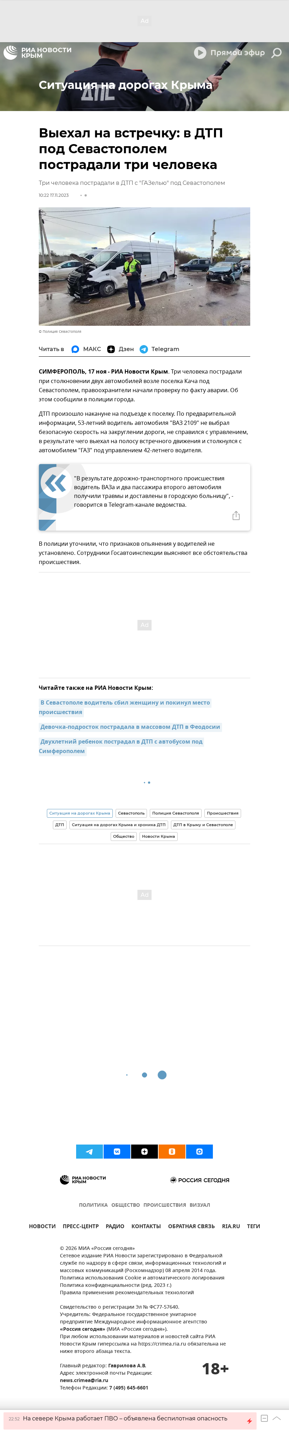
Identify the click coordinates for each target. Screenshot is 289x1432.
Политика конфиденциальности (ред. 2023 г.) (115, 1286)
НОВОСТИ (42, 1227)
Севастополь (131, 813)
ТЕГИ (253, 1227)
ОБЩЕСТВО (125, 1205)
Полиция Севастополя (175, 813)
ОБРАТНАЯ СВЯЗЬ (191, 1227)
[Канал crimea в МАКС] (199, 1152)
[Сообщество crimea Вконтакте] (117, 1152)
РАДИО (115, 1227)
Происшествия (223, 813)
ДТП (59, 824)
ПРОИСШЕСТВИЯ (164, 1205)
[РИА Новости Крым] (37, 52)
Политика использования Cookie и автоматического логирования (142, 1278)
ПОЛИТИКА (93, 1205)
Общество (123, 836)
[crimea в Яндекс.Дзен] (144, 1152)
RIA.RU (231, 1227)
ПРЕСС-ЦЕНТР (81, 1227)
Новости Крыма (158, 836)
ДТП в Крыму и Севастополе (203, 824)
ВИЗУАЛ (200, 1205)
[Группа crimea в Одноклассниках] (172, 1152)
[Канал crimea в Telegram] (89, 1152)
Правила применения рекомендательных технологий (127, 1293)
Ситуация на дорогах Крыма (79, 813)
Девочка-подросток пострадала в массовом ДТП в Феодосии (130, 727)
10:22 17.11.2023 (54, 195)
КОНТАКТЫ (146, 1227)
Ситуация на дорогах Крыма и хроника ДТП (119, 824)
